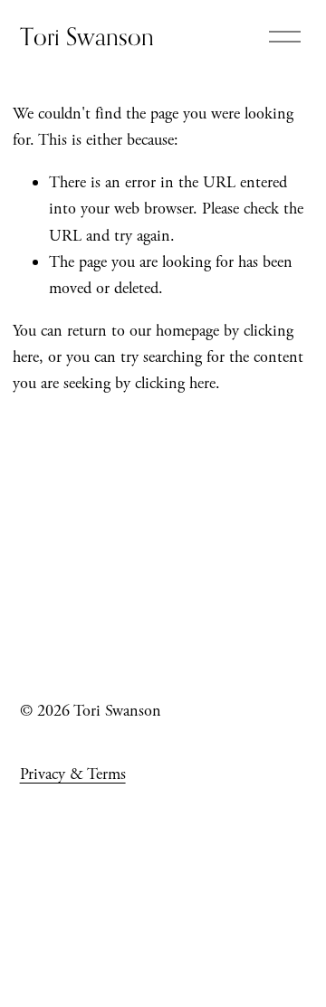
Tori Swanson (87, 36)
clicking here (175, 383)
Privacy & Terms (73, 774)
